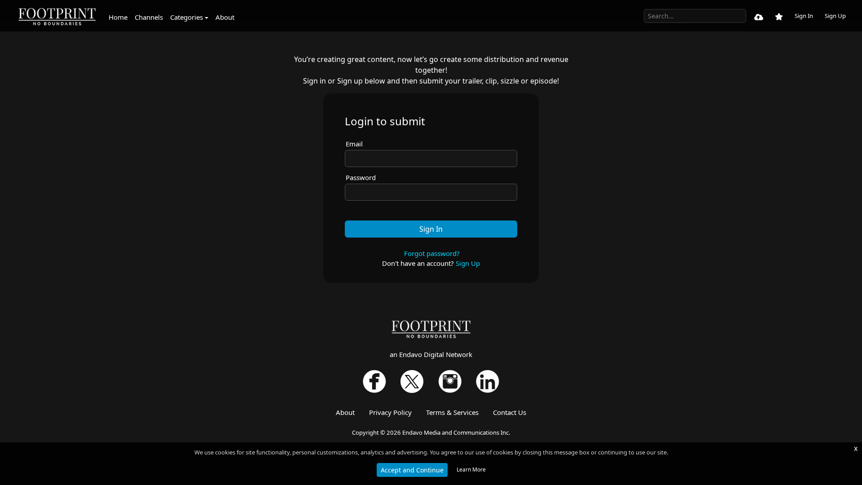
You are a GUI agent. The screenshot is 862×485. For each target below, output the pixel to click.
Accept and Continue (412, 470)
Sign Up (835, 16)
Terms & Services (452, 412)
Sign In (804, 16)
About (225, 17)
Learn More (471, 469)
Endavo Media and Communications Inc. (456, 432)
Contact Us (509, 412)
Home (118, 17)
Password (361, 177)
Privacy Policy (390, 412)
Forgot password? (432, 253)
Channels (149, 17)
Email (354, 143)
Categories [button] (186, 17)
